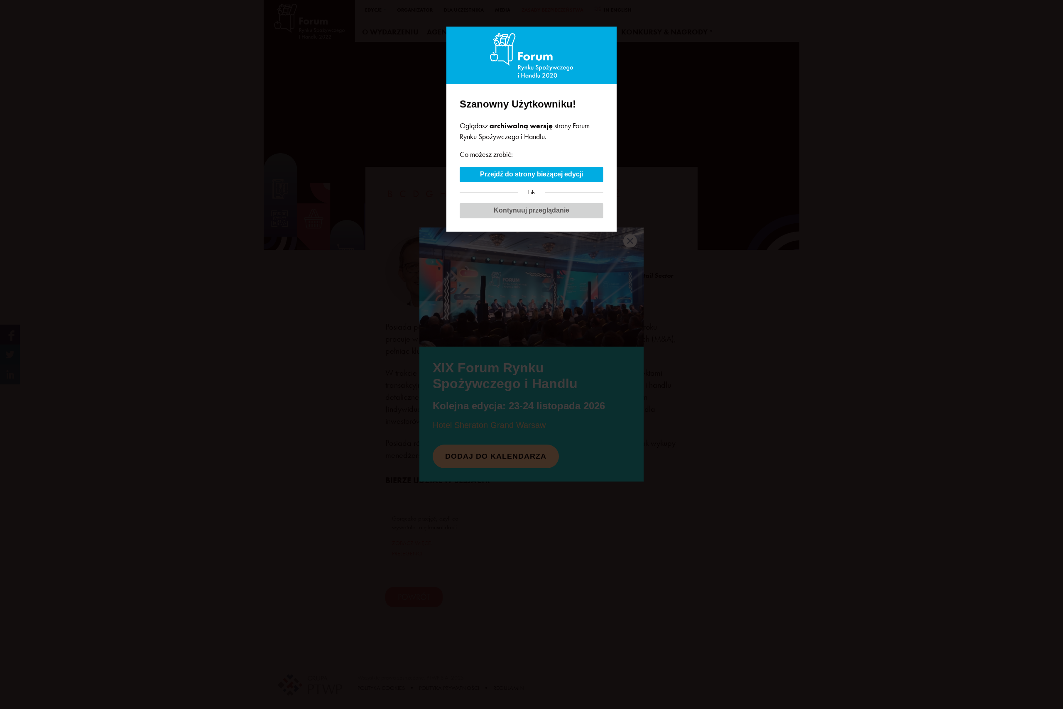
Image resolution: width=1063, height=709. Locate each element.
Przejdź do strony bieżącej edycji (531, 174)
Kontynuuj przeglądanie (531, 210)
